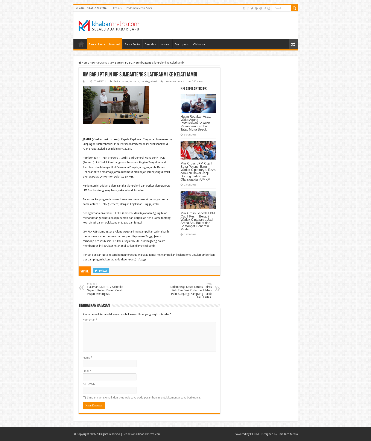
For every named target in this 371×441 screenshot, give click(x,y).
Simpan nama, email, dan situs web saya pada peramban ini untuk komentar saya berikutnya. (144, 397)
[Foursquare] (264, 8)
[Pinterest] (256, 8)
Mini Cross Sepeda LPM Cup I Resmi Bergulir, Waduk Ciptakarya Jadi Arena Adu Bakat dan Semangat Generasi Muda (198, 221)
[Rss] (244, 8)
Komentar (90, 319)
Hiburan (165, 44)
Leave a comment (174, 81)
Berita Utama (97, 44)
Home (81, 43)
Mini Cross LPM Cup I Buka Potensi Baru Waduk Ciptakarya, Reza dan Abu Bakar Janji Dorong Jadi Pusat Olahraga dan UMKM (198, 171)
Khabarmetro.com (149, 434)
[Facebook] (248, 8)
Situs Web (89, 384)
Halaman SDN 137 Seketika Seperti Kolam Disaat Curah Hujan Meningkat (105, 288)
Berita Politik (132, 44)
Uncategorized (149, 81)
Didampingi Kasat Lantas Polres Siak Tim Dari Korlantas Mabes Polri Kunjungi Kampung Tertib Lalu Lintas (191, 290)
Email (87, 371)
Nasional (114, 44)
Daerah (149, 44)
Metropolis (182, 44)
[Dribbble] (260, 8)
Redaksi (117, 8)
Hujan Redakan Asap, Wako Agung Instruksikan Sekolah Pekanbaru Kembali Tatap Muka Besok (196, 123)
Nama (87, 357)
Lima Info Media (288, 434)
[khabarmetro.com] (109, 25)
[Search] (294, 8)
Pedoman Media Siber (139, 8)
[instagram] (269, 8)
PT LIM (254, 434)
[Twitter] (252, 8)
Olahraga (199, 44)
